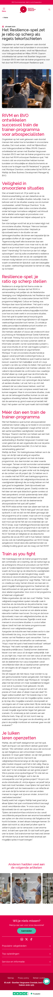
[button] (46, 981)
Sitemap (11, 978)
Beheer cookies (39, 978)
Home (6, 17)
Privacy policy (23, 978)
